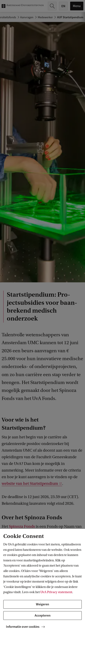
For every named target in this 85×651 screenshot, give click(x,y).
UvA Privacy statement (56, 592)
